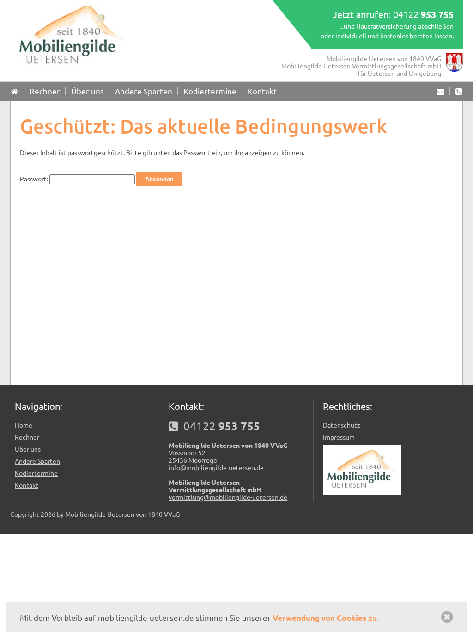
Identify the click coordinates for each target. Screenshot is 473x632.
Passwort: (34, 178)
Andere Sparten (143, 91)
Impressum (339, 437)
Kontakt (262, 91)
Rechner (45, 91)
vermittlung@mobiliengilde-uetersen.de (228, 497)
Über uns (87, 91)
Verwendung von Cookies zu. (326, 618)
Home (23, 425)
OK (449, 617)
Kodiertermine (209, 91)
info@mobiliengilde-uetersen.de (216, 467)
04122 (423, 14)
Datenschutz (341, 425)
